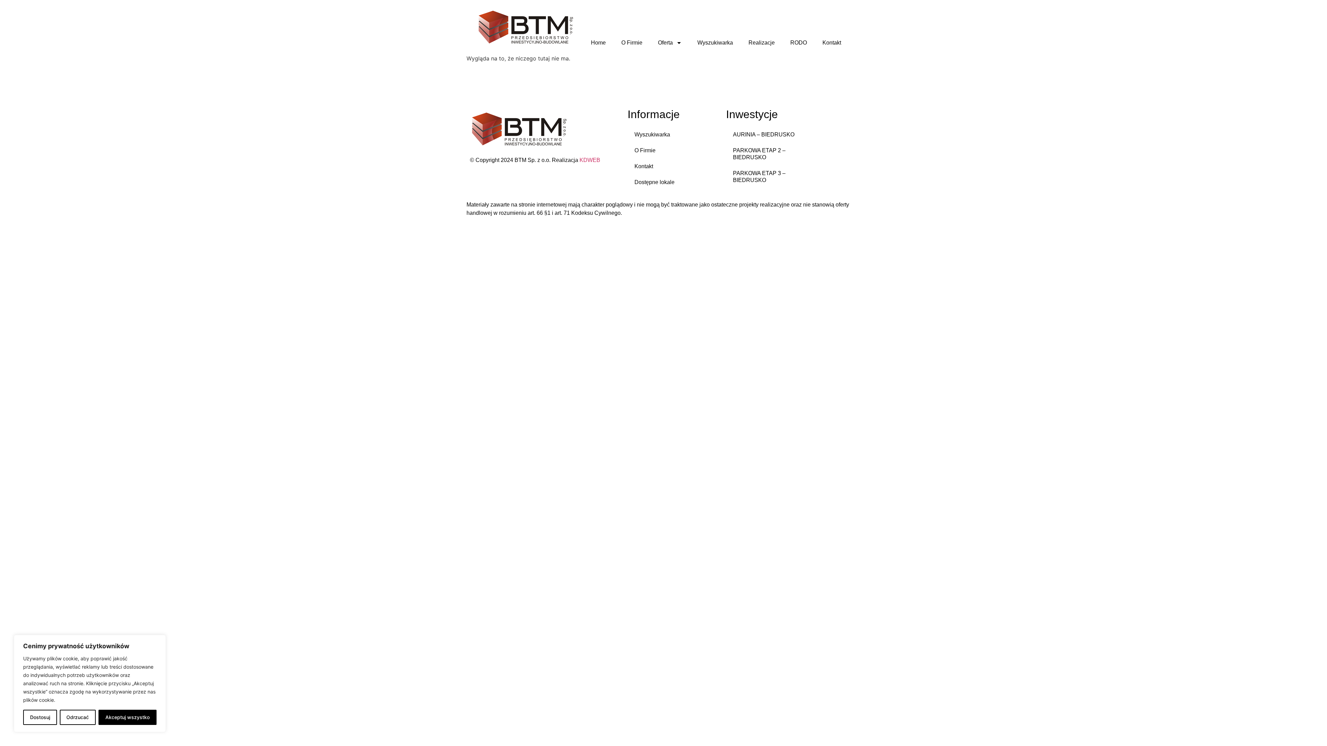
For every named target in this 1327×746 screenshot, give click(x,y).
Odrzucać (77, 717)
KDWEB (590, 160)
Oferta (665, 43)
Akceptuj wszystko (127, 717)
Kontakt (831, 43)
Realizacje (762, 43)
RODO (798, 43)
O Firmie (631, 43)
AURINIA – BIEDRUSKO (763, 134)
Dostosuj (40, 717)
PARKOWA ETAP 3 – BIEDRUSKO (759, 176)
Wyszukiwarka (715, 43)
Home (598, 43)
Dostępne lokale (654, 182)
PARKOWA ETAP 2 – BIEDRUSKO (759, 153)
